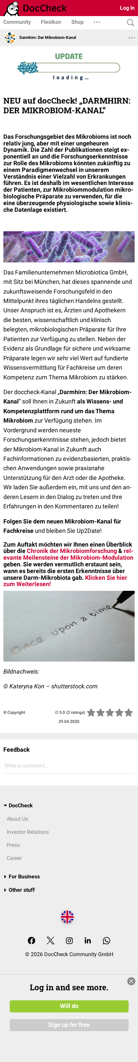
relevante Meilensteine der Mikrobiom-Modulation (68, 554)
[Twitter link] (51, 941)
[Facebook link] (31, 941)
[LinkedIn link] (87, 941)
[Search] (129, 23)
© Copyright (14, 712)
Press (13, 845)
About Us (17, 819)
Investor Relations (28, 832)
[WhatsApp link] (106, 941)
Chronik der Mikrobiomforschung (72, 550)
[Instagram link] (69, 941)
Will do (69, 1006)
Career (14, 858)
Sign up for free (69, 1024)
